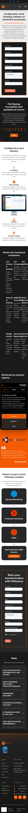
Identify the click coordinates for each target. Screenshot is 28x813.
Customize (13, 421)
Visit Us (23, 791)
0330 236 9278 (22, 788)
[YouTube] (24, 797)
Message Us (23, 786)
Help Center (5, 793)
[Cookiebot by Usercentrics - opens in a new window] (19, 385)
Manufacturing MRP (19, 763)
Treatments (4, 769)
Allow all (14, 416)
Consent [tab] (5, 389)
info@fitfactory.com (21, 794)
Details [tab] (14, 389)
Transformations (6, 786)
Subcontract (5, 771)
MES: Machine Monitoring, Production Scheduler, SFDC (20, 770)
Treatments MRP (18, 766)
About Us (4, 763)
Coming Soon (5, 777)
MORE (14, 135)
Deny (14, 426)
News (3, 774)
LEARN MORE (14, 556)
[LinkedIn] (16, 797)
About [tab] (23, 389)
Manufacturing (5, 766)
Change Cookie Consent (21, 809)
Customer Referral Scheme (6, 789)
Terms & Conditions (11, 809)
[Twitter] (20, 797)
